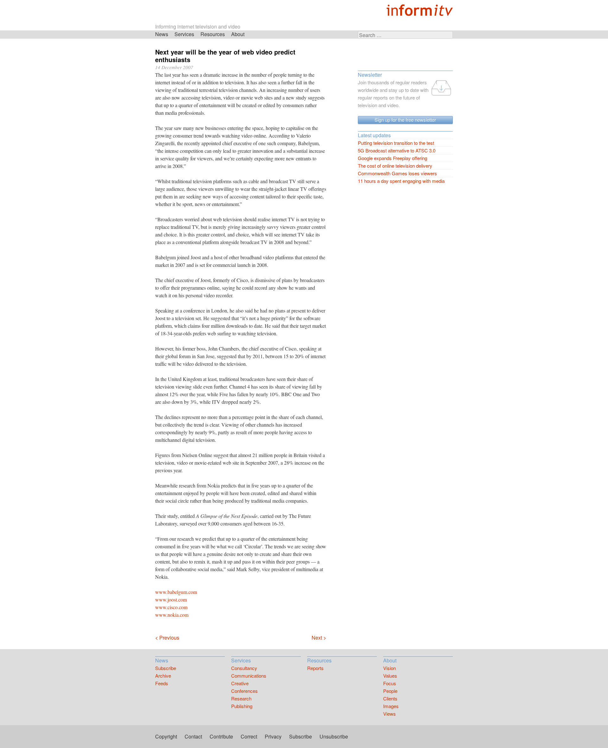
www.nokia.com (171, 614)
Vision (389, 668)
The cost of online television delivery (395, 165)
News (161, 34)
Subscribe (165, 668)
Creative (240, 683)
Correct (249, 736)
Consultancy (244, 668)
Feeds (161, 683)
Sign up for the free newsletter (405, 119)
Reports (315, 668)
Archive (163, 675)
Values (390, 675)
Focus (389, 683)
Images (391, 706)
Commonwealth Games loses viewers (397, 173)
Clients (390, 698)
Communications (248, 675)
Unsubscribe (334, 736)
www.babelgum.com (176, 592)
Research (241, 698)
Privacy (273, 736)
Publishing (241, 706)
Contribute (221, 736)
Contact (193, 736)
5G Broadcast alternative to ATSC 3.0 (396, 150)
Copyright (166, 736)
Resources (212, 34)
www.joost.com (171, 599)
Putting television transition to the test (396, 142)
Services (184, 34)
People (390, 690)
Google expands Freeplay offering (392, 158)
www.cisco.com (171, 607)
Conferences (244, 690)
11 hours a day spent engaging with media (401, 180)
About (237, 34)
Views (389, 713)
